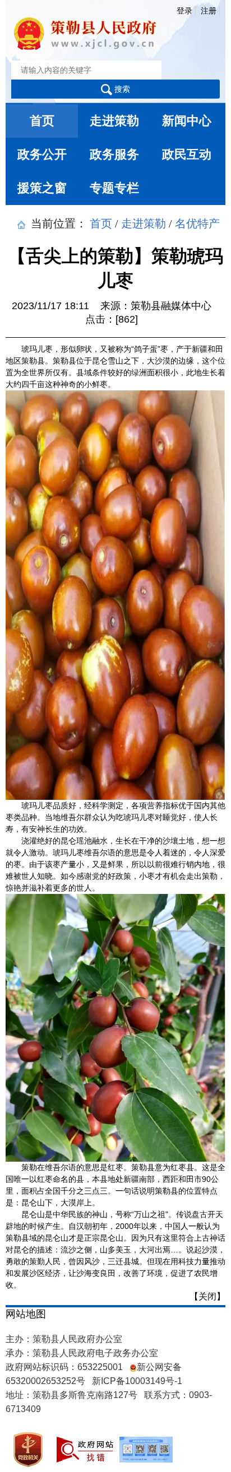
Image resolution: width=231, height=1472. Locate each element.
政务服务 (114, 154)
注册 (208, 10)
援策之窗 (42, 188)
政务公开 (42, 154)
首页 (42, 121)
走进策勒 (114, 121)
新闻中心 (186, 121)
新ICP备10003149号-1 (137, 1381)
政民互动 (186, 154)
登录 (184, 10)
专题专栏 (114, 188)
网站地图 (26, 1314)
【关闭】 (207, 1296)
